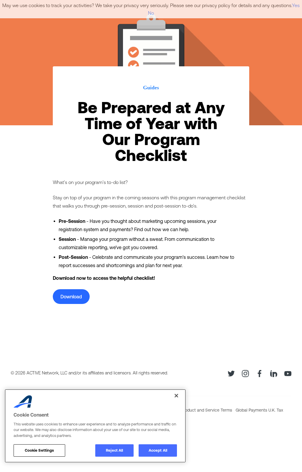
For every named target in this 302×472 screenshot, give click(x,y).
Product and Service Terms (206, 410)
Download (71, 296)
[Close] (176, 395)
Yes (296, 5)
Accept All (158, 450)
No (151, 13)
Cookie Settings (39, 450)
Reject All (114, 450)
